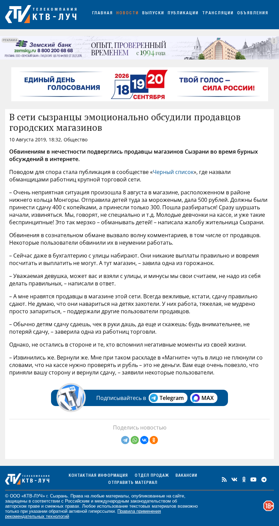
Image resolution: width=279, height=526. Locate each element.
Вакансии (186, 476)
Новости (127, 13)
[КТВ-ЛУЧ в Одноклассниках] (244, 479)
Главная (102, 13)
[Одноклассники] (154, 440)
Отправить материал (133, 483)
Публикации (183, 13)
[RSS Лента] (224, 479)
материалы (117, 495)
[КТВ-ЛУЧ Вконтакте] (234, 479)
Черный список (173, 172)
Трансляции (218, 13)
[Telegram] (125, 440)
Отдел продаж (152, 476)
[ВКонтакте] (144, 440)
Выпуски (153, 13)
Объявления (252, 13)
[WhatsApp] (135, 440)
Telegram (172, 398)
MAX (207, 398)
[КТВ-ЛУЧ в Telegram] (264, 479)
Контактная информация (98, 476)
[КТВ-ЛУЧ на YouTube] (253, 479)
